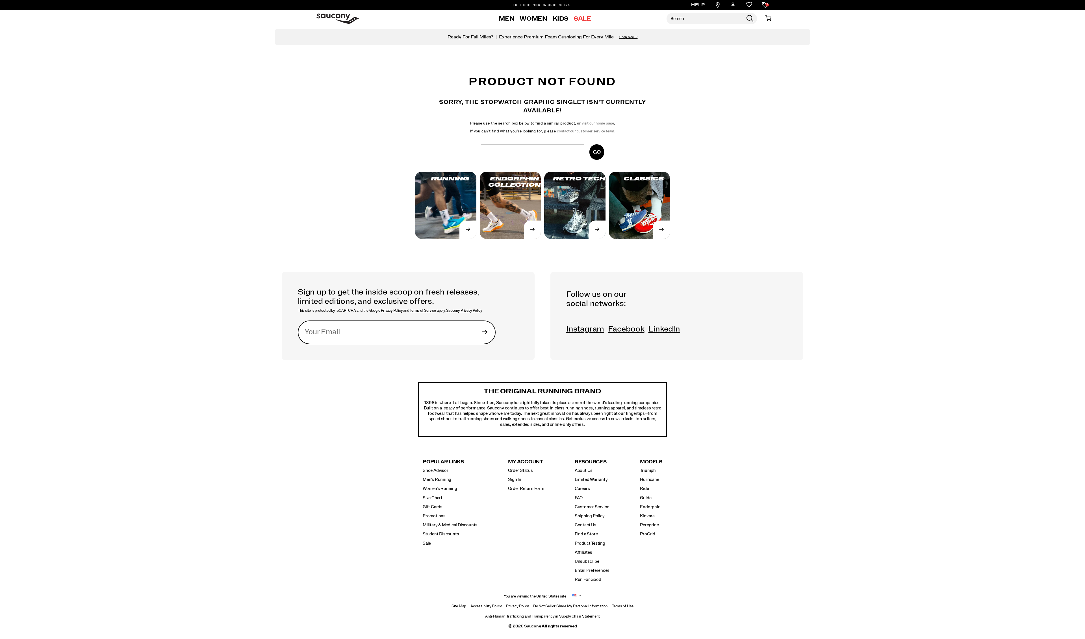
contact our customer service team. (586, 131)
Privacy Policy (391, 311)
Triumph (648, 470)
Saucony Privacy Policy (464, 311)
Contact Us (585, 525)
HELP (698, 5)
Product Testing (590, 543)
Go (597, 152)
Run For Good (588, 579)
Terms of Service (423, 311)
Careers (582, 488)
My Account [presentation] (525, 461)
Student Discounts (441, 534)
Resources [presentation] (591, 461)
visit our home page (598, 123)
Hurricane (649, 479)
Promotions (434, 516)
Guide (645, 498)
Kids (561, 19)
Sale (582, 19)
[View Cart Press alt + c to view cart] (768, 18)
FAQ (579, 498)
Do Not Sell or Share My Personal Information (570, 606)
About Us (584, 470)
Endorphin (650, 507)
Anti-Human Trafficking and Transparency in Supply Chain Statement (542, 616)
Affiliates (583, 552)
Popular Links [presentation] (443, 461)
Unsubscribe (587, 561)
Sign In (514, 479)
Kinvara (647, 516)
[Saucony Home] (337, 18)
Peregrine (649, 525)
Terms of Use (622, 606)
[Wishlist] (749, 5)
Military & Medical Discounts (450, 525)
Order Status (520, 470)
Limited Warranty (591, 479)
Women (533, 19)
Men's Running (437, 479)
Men (507, 19)
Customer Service (592, 507)
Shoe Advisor (435, 470)
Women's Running (440, 488)
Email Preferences (592, 570)
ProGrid (647, 534)
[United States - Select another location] (574, 596)
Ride (644, 488)
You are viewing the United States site (535, 596)
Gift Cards (432, 507)
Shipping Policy (590, 516)
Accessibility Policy (486, 606)
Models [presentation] (651, 461)
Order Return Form (526, 488)
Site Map (459, 606)
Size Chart (432, 498)
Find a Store (586, 534)
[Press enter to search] (750, 18)
